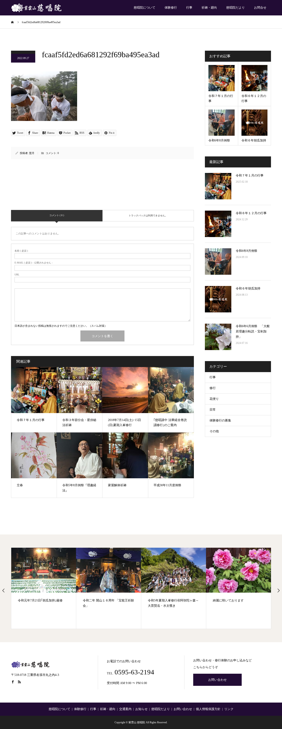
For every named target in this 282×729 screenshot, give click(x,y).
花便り (214, 399)
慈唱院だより (235, 7)
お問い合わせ (217, 679)
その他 (214, 431)
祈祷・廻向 (209, 7)
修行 (213, 388)
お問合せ (260, 7)
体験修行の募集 (220, 420)
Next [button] (278, 590)
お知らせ (141, 709)
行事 (189, 7)
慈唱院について (144, 7)
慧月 (31, 153)
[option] (43, 588)
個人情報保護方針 (208, 709)
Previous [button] (3, 590)
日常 (213, 409)
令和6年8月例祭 (246, 250)
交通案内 (125, 709)
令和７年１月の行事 (249, 175)
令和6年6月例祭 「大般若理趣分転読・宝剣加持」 (253, 331)
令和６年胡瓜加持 (248, 288)
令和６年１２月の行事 (251, 213)
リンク (229, 709)
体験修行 (171, 7)
